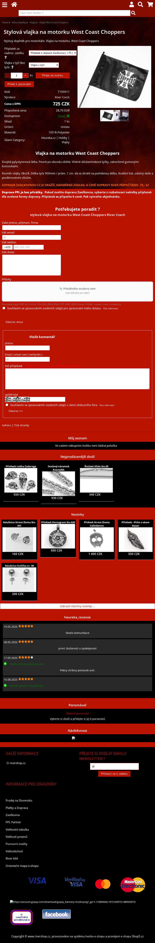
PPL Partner (13, 822)
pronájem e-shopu (119, 936)
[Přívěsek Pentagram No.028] (58, 536)
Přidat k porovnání (77, 713)
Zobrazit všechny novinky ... (77, 606)
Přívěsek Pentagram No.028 (58, 522)
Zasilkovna (13, 815)
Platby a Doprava (17, 808)
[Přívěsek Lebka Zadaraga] (20, 480)
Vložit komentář (42, 337)
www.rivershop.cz (39, 936)
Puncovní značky (16, 844)
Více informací (110, 308)
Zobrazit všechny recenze (18, 694)
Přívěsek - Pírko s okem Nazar (136, 524)
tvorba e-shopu (95, 936)
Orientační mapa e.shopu (22, 866)
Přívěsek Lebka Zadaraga (21, 466)
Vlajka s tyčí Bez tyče (14, 65)
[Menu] (4, 5)
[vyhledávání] (140, 5)
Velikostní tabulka (17, 830)
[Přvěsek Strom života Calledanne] (97, 539)
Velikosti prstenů (16, 837)
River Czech (62, 97)
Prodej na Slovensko (19, 800)
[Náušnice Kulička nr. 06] (19, 579)
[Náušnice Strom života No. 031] (19, 539)
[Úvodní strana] (14, 5)
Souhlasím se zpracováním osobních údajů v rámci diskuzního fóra (53, 405)
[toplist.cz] (77, 738)
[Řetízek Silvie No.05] (96, 480)
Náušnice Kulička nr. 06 (19, 565)
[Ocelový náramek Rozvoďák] (58, 483)
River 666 (12, 858)
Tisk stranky (21, 425)
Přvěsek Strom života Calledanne (97, 524)
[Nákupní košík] (150, 5)
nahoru (6, 425)
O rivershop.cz (16, 763)
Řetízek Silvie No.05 (96, 466)
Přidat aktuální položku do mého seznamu (28, 445)
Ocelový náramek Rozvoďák (58, 468)
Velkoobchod (14, 851)
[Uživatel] (131, 5)
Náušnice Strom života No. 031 (19, 524)
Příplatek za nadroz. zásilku (14, 51)
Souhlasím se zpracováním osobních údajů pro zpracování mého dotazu (54, 308)
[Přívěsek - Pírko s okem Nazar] (135, 539)
